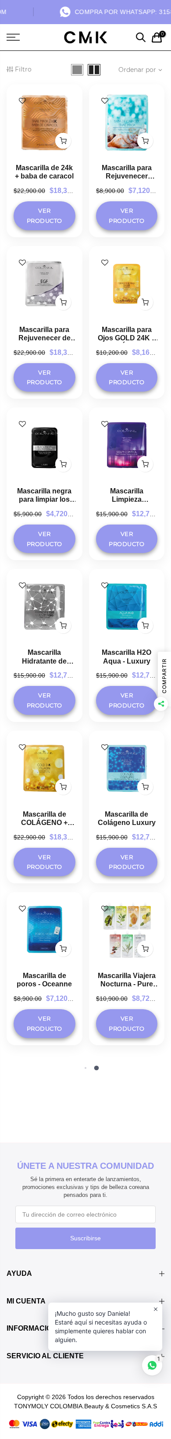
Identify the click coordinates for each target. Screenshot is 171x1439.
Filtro (23, 69)
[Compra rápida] (145, 949)
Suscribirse (85, 1238)
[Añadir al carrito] (63, 141)
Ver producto (44, 215)
